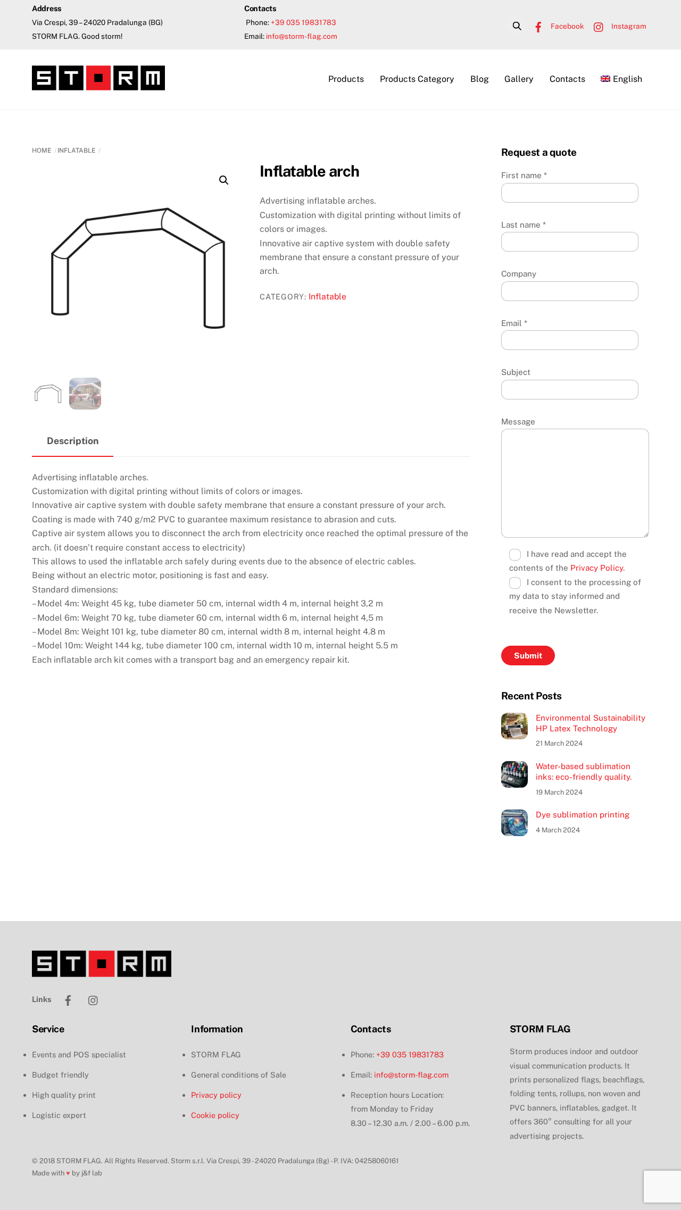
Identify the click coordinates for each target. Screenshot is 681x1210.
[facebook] (68, 998)
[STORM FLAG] (98, 85)
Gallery (519, 79)
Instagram (628, 26)
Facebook (566, 26)
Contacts (567, 79)
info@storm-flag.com (301, 36)
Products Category (417, 79)
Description (72, 440)
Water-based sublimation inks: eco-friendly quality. (584, 771)
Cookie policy (215, 1115)
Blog (479, 79)
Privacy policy (216, 1094)
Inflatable (76, 150)
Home (42, 150)
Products (346, 79)
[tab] (72, 442)
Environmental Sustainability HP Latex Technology (590, 723)
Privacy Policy (596, 567)
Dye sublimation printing (582, 814)
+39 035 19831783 (303, 22)
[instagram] (93, 998)
